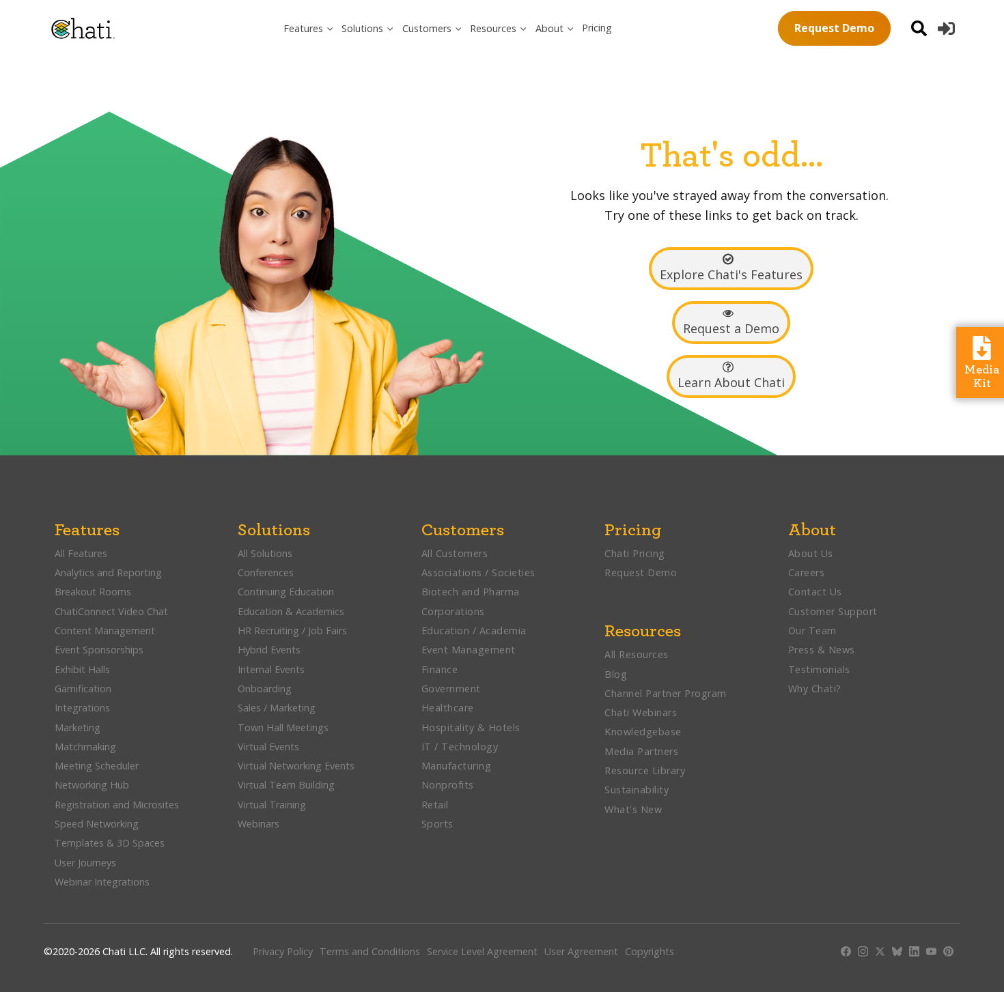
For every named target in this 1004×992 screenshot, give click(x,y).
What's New (633, 809)
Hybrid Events (269, 649)
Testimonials (819, 669)
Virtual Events (268, 746)
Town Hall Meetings (283, 727)
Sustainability (636, 789)
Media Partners (641, 751)
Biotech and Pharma (470, 591)
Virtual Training (272, 804)
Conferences (266, 572)
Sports (437, 823)
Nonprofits (447, 784)
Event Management (468, 649)
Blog (615, 674)
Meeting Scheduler (97, 765)
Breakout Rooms (93, 591)
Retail (435, 804)
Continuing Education (286, 591)
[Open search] (919, 28)
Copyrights (649, 951)
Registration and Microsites (117, 804)
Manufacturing (456, 765)
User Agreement (581, 951)
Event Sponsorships (100, 649)
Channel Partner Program (665, 693)
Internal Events (271, 669)
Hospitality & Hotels (472, 727)
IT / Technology (460, 746)
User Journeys (85, 862)
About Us (810, 553)
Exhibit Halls (82, 669)
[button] (309, 28)
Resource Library (644, 770)
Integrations (82, 707)
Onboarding (265, 688)
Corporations (453, 611)
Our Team (812, 630)
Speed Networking (97, 823)
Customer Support (833, 611)
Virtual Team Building (286, 784)
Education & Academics (291, 611)
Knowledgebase (643, 731)
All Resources (636, 654)
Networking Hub (92, 784)
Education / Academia (474, 630)
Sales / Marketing (277, 707)
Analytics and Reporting (110, 572)
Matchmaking (85, 746)
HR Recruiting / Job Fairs (292, 630)
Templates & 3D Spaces (110, 842)
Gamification (83, 688)
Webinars (258, 823)
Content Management (106, 630)
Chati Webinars (640, 712)
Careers (806, 572)
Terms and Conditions (370, 951)
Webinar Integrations (102, 881)
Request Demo (834, 28)
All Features (81, 553)
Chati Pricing (634, 553)
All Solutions (265, 553)
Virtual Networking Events (296, 765)
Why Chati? (814, 688)
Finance (439, 669)
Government (451, 688)
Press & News (821, 649)
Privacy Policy (283, 951)
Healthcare (447, 707)
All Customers (454, 553)
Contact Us (815, 591)
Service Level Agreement (482, 951)
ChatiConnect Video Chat (111, 611)
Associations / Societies (478, 572)
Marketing (79, 727)
